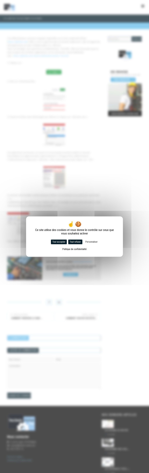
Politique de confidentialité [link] (74, 249)
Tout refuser (75, 241)
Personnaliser (91, 241)
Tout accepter (58, 241)
